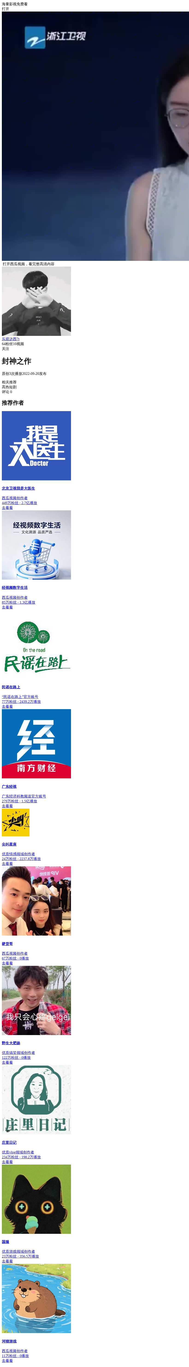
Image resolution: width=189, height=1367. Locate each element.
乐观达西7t (10, 339)
